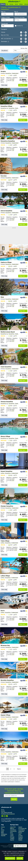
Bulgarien (20, 837)
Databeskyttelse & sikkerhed (8, 813)
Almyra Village (5, 436)
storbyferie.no (14, 848)
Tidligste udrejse (5, 17)
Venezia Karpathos (7, 401)
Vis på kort (5, 50)
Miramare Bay (5, 645)
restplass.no (3, 845)
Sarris (3, 610)
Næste (19, 769)
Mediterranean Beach (8, 332)
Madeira (20, 839)
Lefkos (2, 473)
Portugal (12, 837)
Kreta (11, 832)
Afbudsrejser (4, 834)
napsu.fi (10, 846)
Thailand (12, 838)
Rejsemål (3, 835)
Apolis (3, 750)
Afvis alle (19, 858)
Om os (2, 809)
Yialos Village (5, 541)
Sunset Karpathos (6, 471)
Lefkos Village (5, 575)
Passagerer (4, 29)
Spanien (20, 827)
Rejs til (16, 11)
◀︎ (1, 61)
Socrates (4, 176)
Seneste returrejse (19, 17)
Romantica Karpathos (8, 141)
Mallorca (12, 828)
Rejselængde (4, 23)
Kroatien (20, 835)
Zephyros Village (6, 262)
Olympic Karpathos (7, 506)
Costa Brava (13, 829)
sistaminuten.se (10, 845)
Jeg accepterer (10, 858)
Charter (3, 4)
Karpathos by (4, 108)
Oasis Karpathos (6, 366)
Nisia (2, 297)
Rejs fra (3, 11)
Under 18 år (13, 827)
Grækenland (15, 73)
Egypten (12, 839)
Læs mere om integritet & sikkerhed (14, 855)
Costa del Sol (13, 831)
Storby (11, 4)
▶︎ (26, 61)
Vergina (3, 71)
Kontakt (3, 811)
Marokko (20, 838)
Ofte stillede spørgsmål (6, 812)
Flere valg (4, 85)
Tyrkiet (11, 834)
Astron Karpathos (6, 210)
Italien (19, 834)
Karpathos (8, 73)
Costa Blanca (21, 829)
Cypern (11, 835)
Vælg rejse (22, 85)
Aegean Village (5, 715)
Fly (7, 4)
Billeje (21, 4)
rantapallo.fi (5, 846)
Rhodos (20, 832)
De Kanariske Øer (22, 828)
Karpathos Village (6, 106)
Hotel (16, 4)
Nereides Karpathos (7, 680)
